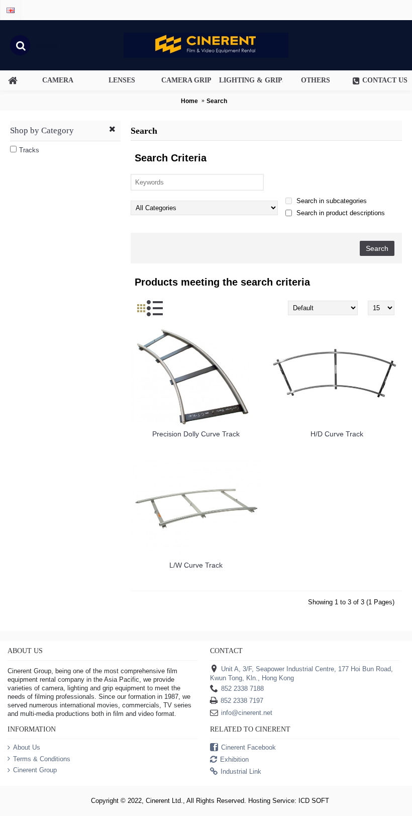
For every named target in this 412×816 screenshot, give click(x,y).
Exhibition (234, 760)
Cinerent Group (35, 770)
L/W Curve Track (196, 565)
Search (217, 101)
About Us (26, 747)
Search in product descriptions (339, 213)
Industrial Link (241, 772)
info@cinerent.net (246, 713)
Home (189, 101)
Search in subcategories (330, 201)
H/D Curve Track (337, 434)
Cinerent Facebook (248, 748)
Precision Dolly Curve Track (196, 434)
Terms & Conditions (41, 759)
